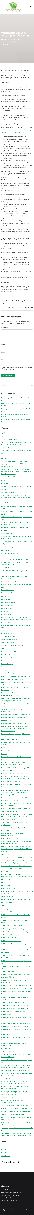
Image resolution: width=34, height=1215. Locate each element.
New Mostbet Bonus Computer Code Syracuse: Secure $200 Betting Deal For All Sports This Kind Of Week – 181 (16, 849)
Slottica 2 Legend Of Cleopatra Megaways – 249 (16, 929)
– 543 (3, 436)
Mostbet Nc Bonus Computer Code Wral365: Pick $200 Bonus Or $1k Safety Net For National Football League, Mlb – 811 (16, 792)
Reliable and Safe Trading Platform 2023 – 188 (15, 900)
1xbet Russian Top (7, 533)
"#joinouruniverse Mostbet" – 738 (11, 439)
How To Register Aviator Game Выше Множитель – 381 (16, 683)
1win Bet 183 (5, 489)
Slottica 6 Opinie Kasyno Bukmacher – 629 (14, 932)
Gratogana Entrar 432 (8, 670)
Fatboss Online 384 (7, 664)
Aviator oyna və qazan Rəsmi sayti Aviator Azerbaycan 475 (14, 572)
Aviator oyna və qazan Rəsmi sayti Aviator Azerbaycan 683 (14, 577)
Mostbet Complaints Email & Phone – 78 (13, 773)
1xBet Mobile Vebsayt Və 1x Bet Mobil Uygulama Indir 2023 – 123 (16, 524)
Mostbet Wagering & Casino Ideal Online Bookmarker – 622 (13, 835)
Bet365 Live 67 (6, 599)
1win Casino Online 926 (8, 492)
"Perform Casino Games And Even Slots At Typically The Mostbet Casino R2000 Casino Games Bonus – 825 (15, 464)
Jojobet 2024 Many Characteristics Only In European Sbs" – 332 (14, 710)
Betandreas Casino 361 (8, 602)
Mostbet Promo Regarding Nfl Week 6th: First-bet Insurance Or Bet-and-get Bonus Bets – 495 (16, 815)
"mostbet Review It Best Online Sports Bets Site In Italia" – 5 (16, 457)
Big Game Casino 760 (8, 614)
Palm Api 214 (5, 871)
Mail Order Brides (6, 748)
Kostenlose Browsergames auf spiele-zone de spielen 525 (15, 735)
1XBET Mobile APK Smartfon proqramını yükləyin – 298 (16, 513)
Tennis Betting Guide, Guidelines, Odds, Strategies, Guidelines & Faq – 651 (16, 1056)
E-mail (3, 352)
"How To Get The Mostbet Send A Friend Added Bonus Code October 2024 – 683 (16, 443)
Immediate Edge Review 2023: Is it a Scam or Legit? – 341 (15, 689)
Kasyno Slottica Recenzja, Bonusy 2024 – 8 (14, 723)
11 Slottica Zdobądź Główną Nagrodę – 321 (14, 477)
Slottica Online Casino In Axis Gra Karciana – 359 (16, 1023)
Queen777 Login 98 (7, 896)
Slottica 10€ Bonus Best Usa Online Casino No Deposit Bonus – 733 (15, 916)
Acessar (3, 1147)
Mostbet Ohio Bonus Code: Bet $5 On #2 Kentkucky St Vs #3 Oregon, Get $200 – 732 (15, 799)
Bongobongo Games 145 (9, 633)
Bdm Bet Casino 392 (7, 590)
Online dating (5, 854)
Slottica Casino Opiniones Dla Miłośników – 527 (16, 985)
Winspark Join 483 (7, 1097)
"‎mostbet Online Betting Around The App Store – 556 (16, 452)
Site (2, 359)
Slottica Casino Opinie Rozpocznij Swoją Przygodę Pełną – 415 (13, 981)
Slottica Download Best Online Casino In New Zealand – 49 (15, 998)
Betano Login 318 (6, 605)
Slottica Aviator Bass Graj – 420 (11, 941)
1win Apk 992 (5, 480)
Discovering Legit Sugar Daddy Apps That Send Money (16, 399)
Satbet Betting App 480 (8, 906)
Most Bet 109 (5, 751)
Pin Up (3, 882)
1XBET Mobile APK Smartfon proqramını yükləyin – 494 (16, 518)
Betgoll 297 (5, 611)
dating (3, 649)
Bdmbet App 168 (6, 593)
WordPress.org (5, 1156)
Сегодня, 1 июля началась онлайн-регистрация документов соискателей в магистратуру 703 (16, 1135)
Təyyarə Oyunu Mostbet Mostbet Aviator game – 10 (16, 1061)
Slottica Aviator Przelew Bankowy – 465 (13, 944)
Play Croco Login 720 (8, 888)
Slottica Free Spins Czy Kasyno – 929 (13, 1011)
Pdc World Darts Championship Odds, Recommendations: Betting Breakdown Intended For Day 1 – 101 (16, 877)
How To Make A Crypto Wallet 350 (12, 679)
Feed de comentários (8, 1153)
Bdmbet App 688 (6, 596)
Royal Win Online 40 (7, 903)
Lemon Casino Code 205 (9, 739)
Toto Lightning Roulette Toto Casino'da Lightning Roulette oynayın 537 (16, 1074)
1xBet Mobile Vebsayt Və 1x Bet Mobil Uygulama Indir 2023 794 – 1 (16, 529)
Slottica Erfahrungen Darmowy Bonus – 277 (14, 1008)
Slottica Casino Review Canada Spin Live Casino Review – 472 (16, 993)
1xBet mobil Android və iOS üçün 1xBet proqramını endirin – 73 (16, 507)
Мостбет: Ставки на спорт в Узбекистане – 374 (16, 1108)
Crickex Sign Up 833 (7, 642)
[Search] (31, 386)
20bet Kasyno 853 (7, 547)
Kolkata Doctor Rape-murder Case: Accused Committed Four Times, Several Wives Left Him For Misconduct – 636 (16, 728)
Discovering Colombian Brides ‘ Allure (20, 307)
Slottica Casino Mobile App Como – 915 (13, 972)
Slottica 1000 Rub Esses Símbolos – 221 (13, 926)
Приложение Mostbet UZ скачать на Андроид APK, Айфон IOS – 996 (16, 1118)
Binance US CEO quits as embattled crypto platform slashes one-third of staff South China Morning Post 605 (16, 619)
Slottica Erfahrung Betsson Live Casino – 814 (15, 1005)
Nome (3, 344)
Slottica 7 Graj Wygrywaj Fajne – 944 (12, 935)
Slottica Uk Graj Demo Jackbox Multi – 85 (14, 1043)
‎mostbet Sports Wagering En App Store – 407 (15, 819)
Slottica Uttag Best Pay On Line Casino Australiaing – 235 (13, 1047)
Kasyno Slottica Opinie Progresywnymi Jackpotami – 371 (13, 719)
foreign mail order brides (8, 667)
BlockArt (17, 1212)
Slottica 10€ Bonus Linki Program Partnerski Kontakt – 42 (14, 921)
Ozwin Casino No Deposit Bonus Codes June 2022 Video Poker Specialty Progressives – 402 (17, 862)
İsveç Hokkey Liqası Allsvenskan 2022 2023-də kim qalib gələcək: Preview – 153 (15, 700)
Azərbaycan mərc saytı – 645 (10, 581)
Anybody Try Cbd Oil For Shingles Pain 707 (14, 559)
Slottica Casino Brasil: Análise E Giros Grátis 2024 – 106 (16, 967)
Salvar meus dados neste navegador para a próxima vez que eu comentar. (17, 368)
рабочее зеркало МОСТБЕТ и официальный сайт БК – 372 (17, 1129)
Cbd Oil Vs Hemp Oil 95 (8, 636)
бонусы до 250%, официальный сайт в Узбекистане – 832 (13, 1101)
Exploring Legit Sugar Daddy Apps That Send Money (15, 405)
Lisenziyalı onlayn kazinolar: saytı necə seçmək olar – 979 (15, 744)
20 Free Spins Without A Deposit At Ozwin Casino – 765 (16, 543)
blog (2, 630)
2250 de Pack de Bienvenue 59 (10, 553)
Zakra (27, 1210)
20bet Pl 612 (5, 550)
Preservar (15, 1210)
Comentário (4, 327)
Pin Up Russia (5, 885)
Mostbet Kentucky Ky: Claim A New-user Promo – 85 (16, 786)
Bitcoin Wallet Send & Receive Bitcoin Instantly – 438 (16, 626)
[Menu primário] (31, 7)
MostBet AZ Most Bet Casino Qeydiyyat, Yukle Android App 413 (15, 769)
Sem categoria (5, 909)
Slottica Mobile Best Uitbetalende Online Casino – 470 (16, 1019)
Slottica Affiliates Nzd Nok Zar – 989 (12, 938)
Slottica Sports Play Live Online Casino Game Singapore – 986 (15, 1039)
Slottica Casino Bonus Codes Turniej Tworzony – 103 (16, 962)
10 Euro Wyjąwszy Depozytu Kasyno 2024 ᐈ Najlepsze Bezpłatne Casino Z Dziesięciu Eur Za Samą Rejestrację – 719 (16, 471)
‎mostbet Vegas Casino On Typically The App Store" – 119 (13, 829)
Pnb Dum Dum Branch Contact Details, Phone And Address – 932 (17, 892)
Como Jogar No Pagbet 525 (10, 639)
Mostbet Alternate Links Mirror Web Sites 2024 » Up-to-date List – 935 (16, 758)
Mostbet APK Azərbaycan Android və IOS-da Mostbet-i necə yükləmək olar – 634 (15, 764)
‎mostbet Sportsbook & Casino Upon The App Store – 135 (14, 824)
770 (2, 556)
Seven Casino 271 (6, 912)
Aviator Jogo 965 (6, 567)
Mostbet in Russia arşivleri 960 (10, 781)
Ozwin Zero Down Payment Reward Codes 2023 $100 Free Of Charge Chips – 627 (16, 867)
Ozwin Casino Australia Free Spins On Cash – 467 (16, 857)
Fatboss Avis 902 (6, 658)
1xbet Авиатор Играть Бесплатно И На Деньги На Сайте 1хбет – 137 (16, 537)
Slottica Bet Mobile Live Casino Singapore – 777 (16, 947)
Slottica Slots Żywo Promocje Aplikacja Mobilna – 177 (16, 1030)
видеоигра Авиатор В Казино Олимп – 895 (15, 1105)
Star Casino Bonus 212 (8, 1051)
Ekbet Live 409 (6, 655)
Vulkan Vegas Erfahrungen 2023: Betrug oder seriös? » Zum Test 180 (15, 1093)
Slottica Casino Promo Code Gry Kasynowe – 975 (16, 988)
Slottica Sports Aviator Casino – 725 (12, 1034)
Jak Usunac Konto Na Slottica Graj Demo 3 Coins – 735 (16, 705)
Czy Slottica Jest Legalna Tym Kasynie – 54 (15, 645)
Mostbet (4, 754)
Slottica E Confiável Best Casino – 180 (13, 1002)
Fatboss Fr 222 (5, 661)
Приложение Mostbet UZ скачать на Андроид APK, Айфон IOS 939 (16, 1124)
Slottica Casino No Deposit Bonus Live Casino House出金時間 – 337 (15, 976)
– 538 (3, 433)
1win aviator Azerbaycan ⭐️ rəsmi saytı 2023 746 (16, 486)
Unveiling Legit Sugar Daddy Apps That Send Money (15, 415)
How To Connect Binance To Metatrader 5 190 (15, 676)
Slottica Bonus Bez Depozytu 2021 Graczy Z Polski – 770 (15, 957)
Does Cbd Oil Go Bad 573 (9, 652)
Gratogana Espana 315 (8, 673)
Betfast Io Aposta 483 (8, 608)
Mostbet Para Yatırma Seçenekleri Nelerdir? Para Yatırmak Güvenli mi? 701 (16, 810)
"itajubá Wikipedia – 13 (8, 447)
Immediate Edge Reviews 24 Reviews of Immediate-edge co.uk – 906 (13, 694)
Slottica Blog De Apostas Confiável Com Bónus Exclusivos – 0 (16, 951)
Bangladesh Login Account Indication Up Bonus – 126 (16, 586)
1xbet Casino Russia (7, 503)
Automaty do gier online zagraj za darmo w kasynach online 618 (14, 563)
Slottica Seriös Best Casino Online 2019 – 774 (15, 1026)
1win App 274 (5, 483)
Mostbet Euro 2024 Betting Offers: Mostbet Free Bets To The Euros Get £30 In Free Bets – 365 (16, 777)
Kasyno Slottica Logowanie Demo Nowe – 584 (16, 714)
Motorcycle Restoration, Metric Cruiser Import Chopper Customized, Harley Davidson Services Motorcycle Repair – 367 (16, 841)
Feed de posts (5, 1150)
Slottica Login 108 (7, 1014)
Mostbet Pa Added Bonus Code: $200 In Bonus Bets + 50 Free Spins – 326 (16, 804)
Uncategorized (5, 1078)
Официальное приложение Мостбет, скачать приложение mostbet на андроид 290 (15, 1113)
